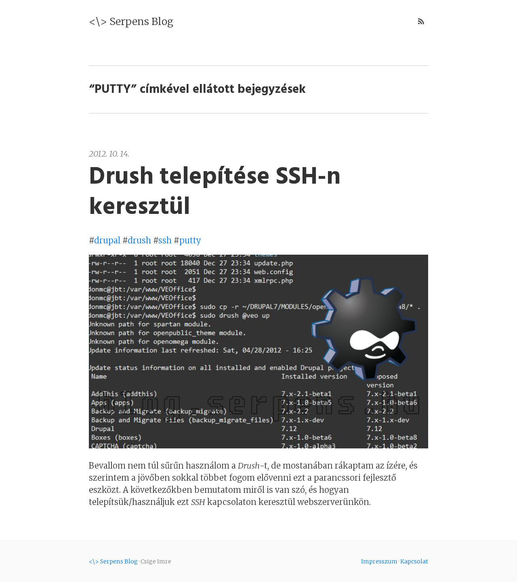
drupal (107, 240)
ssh (165, 240)
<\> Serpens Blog (131, 21)
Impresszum (379, 561)
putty (190, 240)
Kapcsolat (414, 561)
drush (139, 240)
